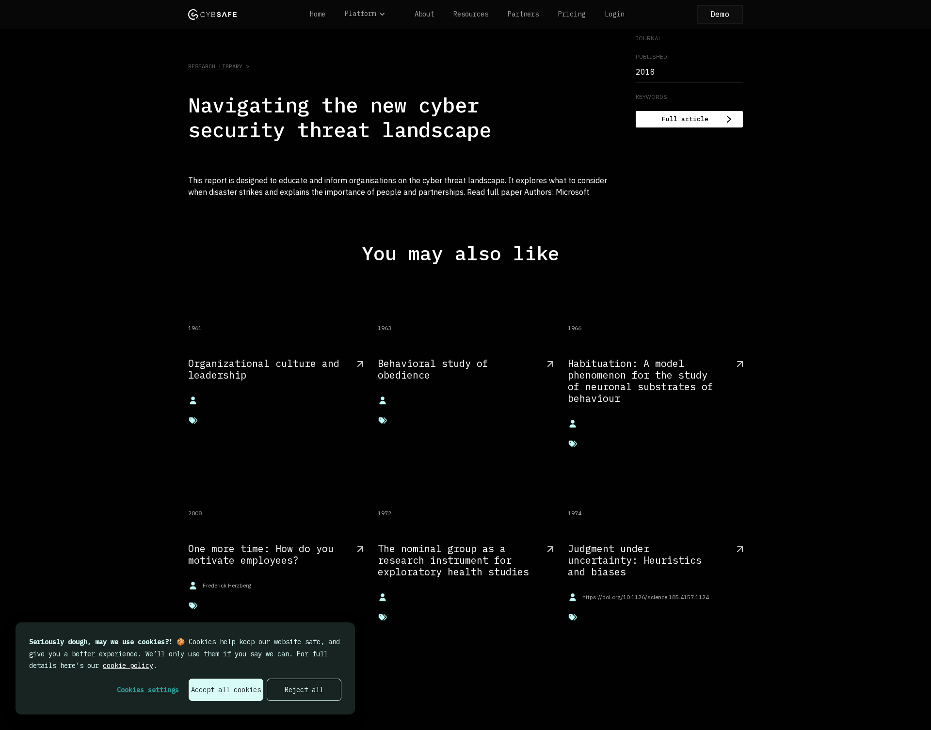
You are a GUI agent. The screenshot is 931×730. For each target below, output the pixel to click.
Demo (720, 14)
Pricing (571, 14)
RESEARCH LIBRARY (215, 66)
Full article (685, 119)
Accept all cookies (226, 689)
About (424, 14)
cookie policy (128, 665)
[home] (212, 14)
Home (317, 14)
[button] (370, 14)
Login (614, 14)
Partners (523, 14)
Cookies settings (148, 689)
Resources (470, 14)
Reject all (304, 689)
